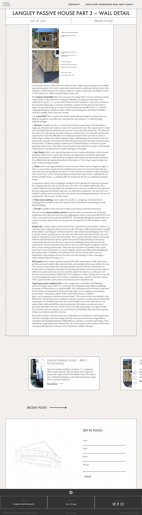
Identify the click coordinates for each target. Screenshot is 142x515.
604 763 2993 (71, 504)
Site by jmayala (71, 513)
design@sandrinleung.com (23, 504)
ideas (115, 4)
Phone (85, 457)
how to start (92, 4)
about (121, 4)
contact (129, 4)
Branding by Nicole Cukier (129, 513)
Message (86, 465)
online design (105, 4)
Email (85, 449)
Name (85, 441)
